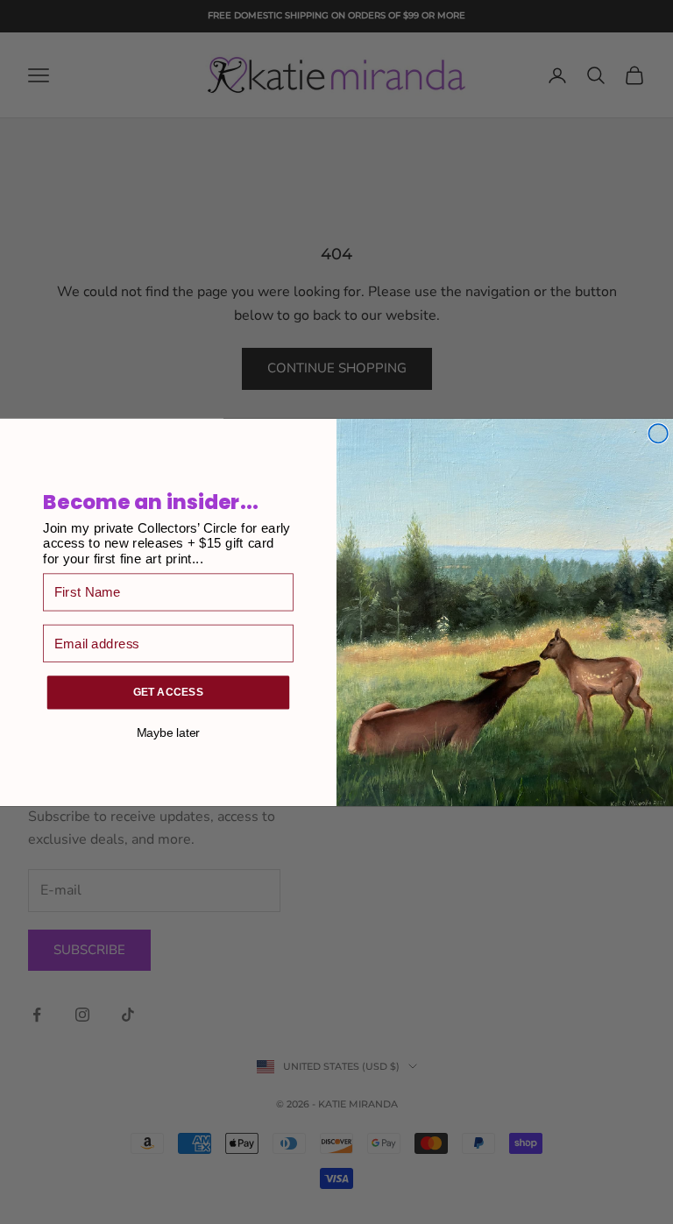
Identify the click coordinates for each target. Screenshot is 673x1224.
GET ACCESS (168, 691)
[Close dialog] (658, 432)
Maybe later (168, 731)
